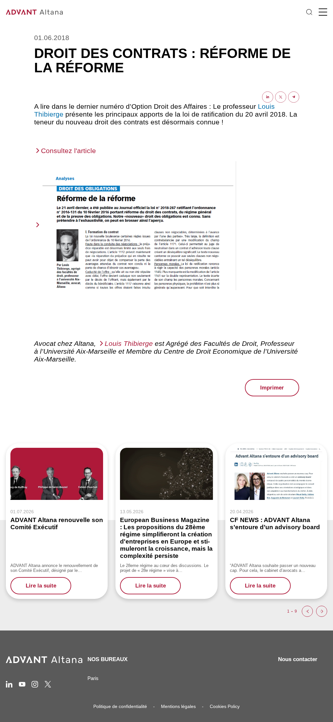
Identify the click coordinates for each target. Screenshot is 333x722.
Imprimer (272, 388)
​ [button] (307, 611)
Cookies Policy (225, 706)
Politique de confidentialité (120, 706)
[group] (57, 521)
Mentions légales (178, 706)
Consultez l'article (68, 150)
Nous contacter (297, 659)
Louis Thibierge (129, 343)
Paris (93, 678)
